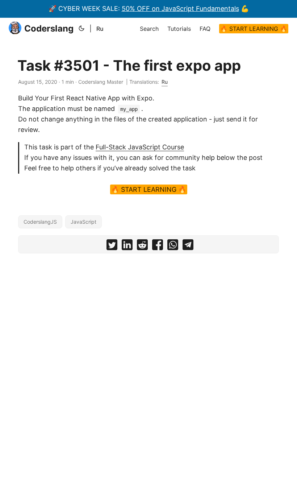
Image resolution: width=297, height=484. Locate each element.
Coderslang (49, 28)
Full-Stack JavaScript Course (140, 147)
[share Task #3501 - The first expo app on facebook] (157, 246)
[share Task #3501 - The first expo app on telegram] (188, 246)
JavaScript (83, 222)
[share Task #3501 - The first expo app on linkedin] (127, 246)
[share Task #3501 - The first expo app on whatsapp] (172, 246)
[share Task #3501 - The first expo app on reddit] (142, 246)
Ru (100, 28)
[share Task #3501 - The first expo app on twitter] (111, 246)
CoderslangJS (40, 222)
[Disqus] (148, 349)
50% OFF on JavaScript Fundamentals (180, 8)
